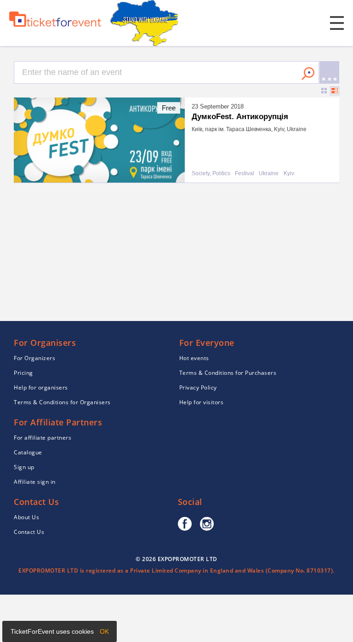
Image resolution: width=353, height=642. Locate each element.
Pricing (23, 373)
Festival (244, 174)
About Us (26, 517)
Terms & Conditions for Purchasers (228, 373)
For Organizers (34, 358)
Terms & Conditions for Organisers (62, 402)
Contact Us (29, 532)
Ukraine (269, 174)
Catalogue (28, 452)
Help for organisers (41, 387)
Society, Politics (211, 174)
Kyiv (289, 174)
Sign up (24, 467)
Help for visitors (201, 402)
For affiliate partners (42, 437)
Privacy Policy (198, 387)
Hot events (194, 358)
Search (308, 73)
